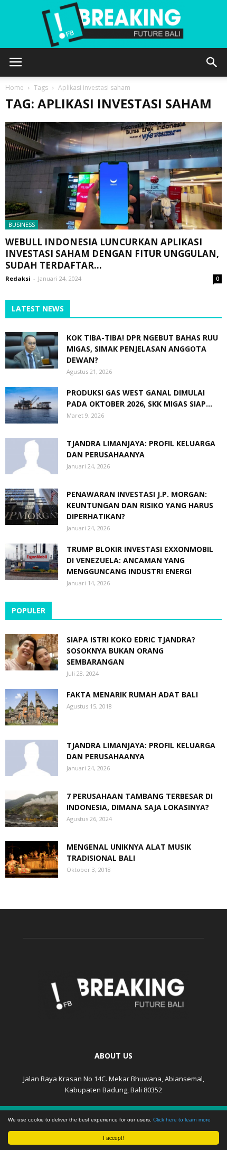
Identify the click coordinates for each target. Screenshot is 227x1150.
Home (14, 87)
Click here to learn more (182, 1120)
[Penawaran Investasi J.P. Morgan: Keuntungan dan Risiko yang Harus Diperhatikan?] (31, 507)
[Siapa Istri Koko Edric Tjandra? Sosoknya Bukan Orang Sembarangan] (31, 652)
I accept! (113, 1138)
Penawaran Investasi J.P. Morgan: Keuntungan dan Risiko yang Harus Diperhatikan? (140, 505)
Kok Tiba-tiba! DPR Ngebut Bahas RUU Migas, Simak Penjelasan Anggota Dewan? (142, 349)
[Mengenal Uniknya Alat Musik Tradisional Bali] (31, 859)
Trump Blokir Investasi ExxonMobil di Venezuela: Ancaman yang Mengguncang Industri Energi (140, 560)
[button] (212, 62)
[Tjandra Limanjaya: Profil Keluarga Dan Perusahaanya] (31, 456)
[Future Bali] (113, 24)
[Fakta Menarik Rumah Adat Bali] (31, 707)
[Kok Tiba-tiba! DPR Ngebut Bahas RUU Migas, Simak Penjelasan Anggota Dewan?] (31, 350)
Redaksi (18, 278)
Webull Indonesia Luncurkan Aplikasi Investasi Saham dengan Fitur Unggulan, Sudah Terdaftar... (112, 253)
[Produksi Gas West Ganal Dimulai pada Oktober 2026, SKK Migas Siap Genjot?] (31, 405)
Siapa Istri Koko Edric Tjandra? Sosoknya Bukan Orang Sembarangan (131, 650)
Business (21, 224)
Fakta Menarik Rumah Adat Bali (132, 694)
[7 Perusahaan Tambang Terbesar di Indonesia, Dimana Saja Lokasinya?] (31, 808)
